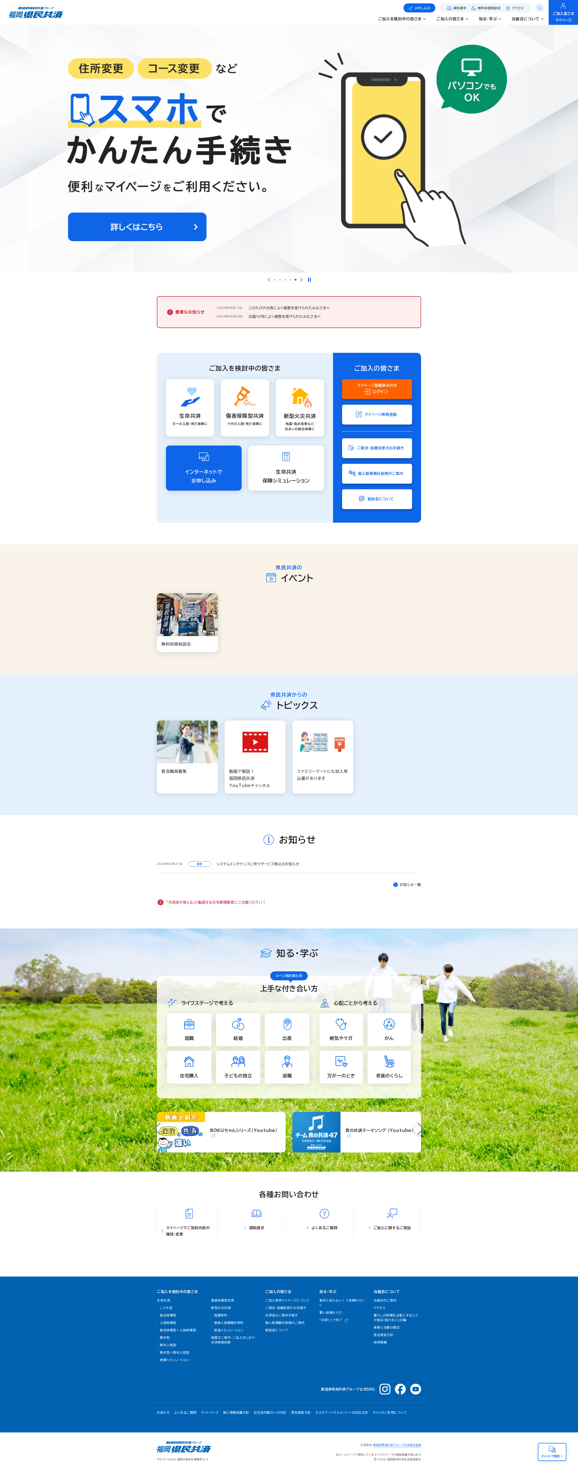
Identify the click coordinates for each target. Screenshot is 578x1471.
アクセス (518, 8)
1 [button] (275, 280)
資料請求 (459, 8)
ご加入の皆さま (278, 1291)
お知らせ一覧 (410, 885)
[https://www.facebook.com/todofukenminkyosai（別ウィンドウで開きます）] (400, 1389)
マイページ (563, 17)
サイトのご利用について (390, 1412)
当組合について (387, 1291)
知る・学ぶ (327, 1291)
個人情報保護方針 (236, 1412)
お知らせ (163, 1412)
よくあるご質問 (185, 1412)
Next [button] (301, 279)
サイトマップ (209, 1412)
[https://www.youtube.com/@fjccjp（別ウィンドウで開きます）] (415, 1389)
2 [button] (280, 280)
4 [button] (290, 280)
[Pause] (309, 279)
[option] (289, 148)
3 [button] (285, 280)
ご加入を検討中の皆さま (177, 1291)
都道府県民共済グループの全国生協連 (397, 1444)
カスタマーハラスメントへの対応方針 (341, 1412)
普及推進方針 (301, 1412)
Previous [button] (269, 279)
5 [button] (295, 280)
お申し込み (423, 8)
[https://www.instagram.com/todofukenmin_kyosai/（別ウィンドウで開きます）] (385, 1389)
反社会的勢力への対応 (270, 1412)
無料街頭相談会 (489, 8)
